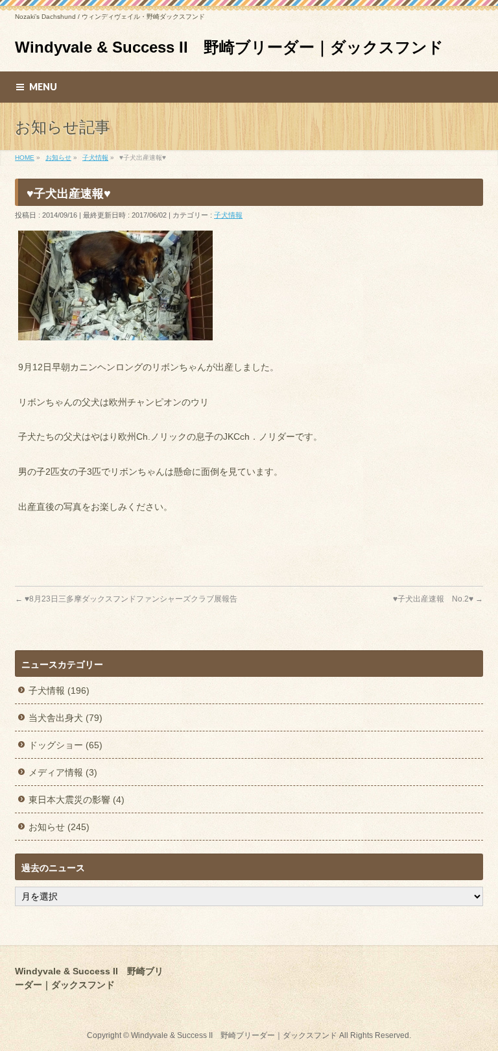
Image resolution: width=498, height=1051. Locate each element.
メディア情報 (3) (63, 772)
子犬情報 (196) (59, 690)
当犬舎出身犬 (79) (65, 718)
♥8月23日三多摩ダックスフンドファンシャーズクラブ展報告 (126, 598)
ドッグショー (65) (65, 745)
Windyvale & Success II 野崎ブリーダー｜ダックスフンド (229, 47)
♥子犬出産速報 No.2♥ (438, 598)
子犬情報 (228, 215)
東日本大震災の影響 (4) (76, 799)
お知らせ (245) (59, 827)
